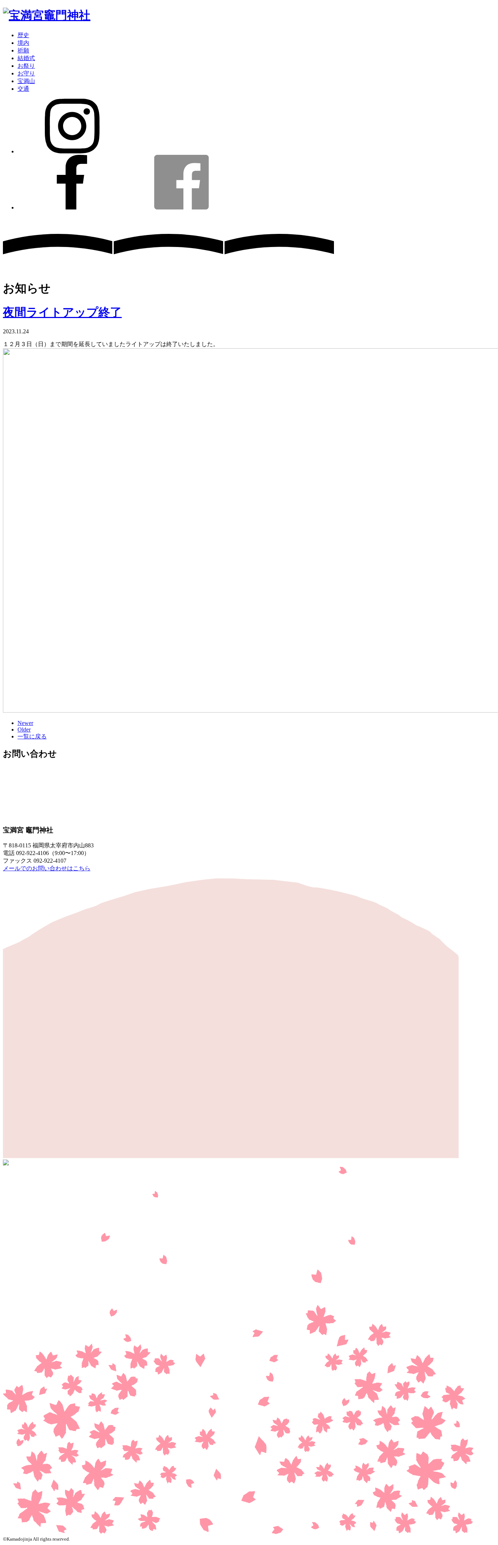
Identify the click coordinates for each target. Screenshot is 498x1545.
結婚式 (26, 58)
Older (24, 729)
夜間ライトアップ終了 (62, 312)
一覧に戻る (32, 736)
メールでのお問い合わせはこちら (46, 868)
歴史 (23, 35)
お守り (26, 73)
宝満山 (26, 81)
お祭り (26, 66)
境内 (23, 43)
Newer (25, 723)
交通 (23, 89)
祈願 (23, 50)
